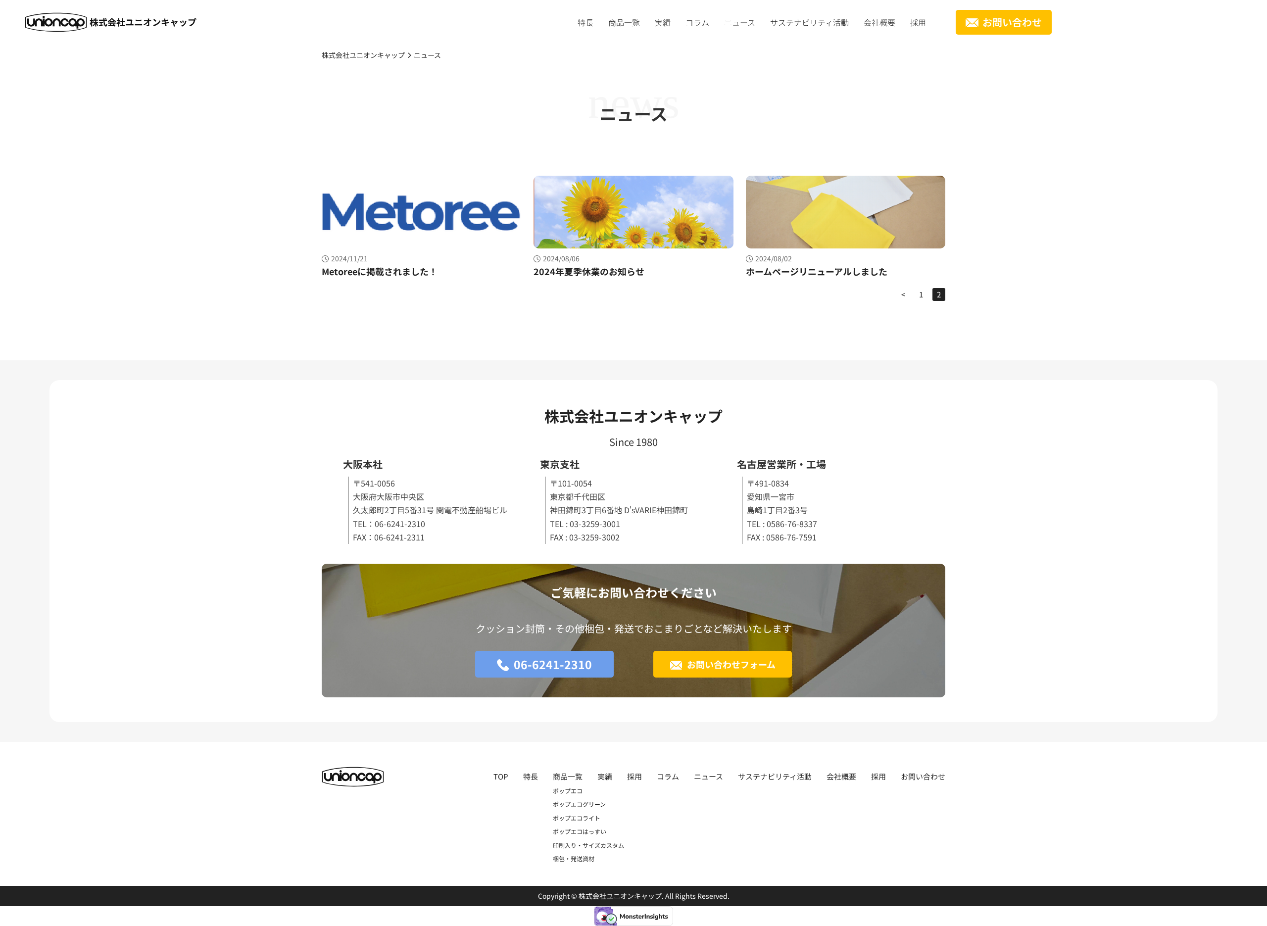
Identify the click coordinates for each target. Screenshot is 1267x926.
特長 (585, 22)
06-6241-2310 (553, 664)
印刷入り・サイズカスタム (588, 845)
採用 (918, 22)
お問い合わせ (1012, 22)
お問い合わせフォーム (731, 664)
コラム (697, 22)
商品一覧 (624, 22)
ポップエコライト (576, 818)
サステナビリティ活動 (809, 22)
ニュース (739, 22)
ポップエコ (568, 790)
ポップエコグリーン (579, 804)
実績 (663, 22)
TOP (500, 776)
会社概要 (879, 22)
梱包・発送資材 (573, 858)
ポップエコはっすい (579, 831)
